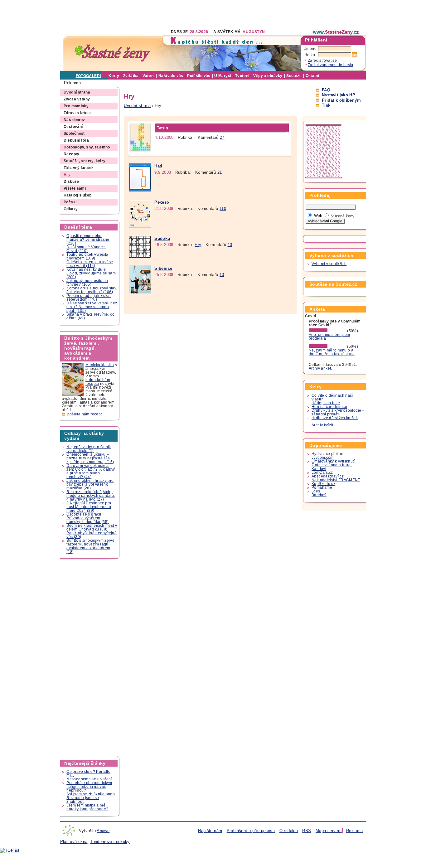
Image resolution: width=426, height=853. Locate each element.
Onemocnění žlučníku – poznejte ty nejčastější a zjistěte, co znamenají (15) (90, 458)
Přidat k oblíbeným (341, 100)
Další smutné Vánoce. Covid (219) (86, 249)
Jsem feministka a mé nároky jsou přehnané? (87, 807)
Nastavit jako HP (338, 95)
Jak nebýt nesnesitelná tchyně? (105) (87, 282)
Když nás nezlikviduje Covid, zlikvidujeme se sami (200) (91, 273)
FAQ (326, 90)
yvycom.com (323, 457)
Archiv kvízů (322, 425)
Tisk (326, 105)
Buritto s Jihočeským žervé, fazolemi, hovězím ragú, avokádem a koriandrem (88, 348)
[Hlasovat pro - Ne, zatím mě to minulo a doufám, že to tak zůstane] (327, 346)
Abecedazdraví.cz (328, 476)
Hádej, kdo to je (326, 403)
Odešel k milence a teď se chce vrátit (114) (89, 264)
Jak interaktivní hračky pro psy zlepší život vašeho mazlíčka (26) (90, 484)
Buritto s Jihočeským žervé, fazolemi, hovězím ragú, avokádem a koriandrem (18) (90, 546)
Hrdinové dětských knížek (335, 418)
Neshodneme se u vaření (89, 779)
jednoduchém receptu (97, 381)
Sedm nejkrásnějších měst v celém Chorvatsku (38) (91, 527)
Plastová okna (74, 841)
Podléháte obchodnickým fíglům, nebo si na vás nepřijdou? (89, 786)
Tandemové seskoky (110, 841)
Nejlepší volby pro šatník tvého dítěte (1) (88, 449)
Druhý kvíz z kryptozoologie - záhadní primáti (338, 412)
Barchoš (319, 495)
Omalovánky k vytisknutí (333, 461)
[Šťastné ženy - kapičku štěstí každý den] (112, 53)
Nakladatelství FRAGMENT (336, 480)
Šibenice (163, 268)
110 (223, 208)
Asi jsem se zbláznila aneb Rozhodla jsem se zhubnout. (90, 797)
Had (158, 166)
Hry (198, 244)
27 (222, 137)
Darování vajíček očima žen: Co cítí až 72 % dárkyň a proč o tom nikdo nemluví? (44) (90, 471)
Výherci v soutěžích (329, 264)
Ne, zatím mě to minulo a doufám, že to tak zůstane (332, 352)
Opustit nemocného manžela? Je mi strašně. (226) (88, 239)
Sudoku (162, 238)
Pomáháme (322, 487)
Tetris (162, 128)
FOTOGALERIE (90, 76)
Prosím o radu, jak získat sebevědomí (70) (88, 297)
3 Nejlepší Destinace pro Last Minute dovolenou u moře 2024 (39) (88, 506)
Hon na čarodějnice (329, 407)
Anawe (103, 830)
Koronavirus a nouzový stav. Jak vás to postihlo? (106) (91, 290)
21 (219, 172)
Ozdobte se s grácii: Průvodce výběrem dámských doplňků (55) (87, 518)
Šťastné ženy (343, 216)
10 (222, 274)
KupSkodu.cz (323, 484)
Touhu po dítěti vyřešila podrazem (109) (87, 256)
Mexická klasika (99, 365)
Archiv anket (320, 368)
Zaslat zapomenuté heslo (330, 65)
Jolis (316, 491)
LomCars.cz (322, 472)
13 (230, 244)
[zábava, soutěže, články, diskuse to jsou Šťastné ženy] (336, 32)
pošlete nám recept (84, 414)
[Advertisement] (173, 14)
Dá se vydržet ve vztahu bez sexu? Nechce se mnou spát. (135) (91, 307)
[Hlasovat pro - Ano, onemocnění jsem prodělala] (327, 331)
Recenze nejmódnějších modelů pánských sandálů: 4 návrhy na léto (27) (90, 495)
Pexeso (161, 202)
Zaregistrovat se (322, 60)
